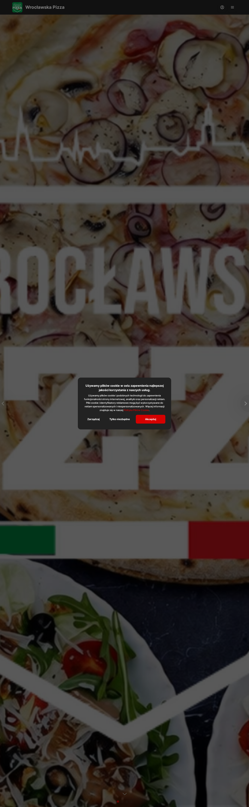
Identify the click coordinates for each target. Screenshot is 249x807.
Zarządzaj (93, 419)
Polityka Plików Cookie (136, 410)
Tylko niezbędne (119, 419)
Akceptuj (150, 419)
